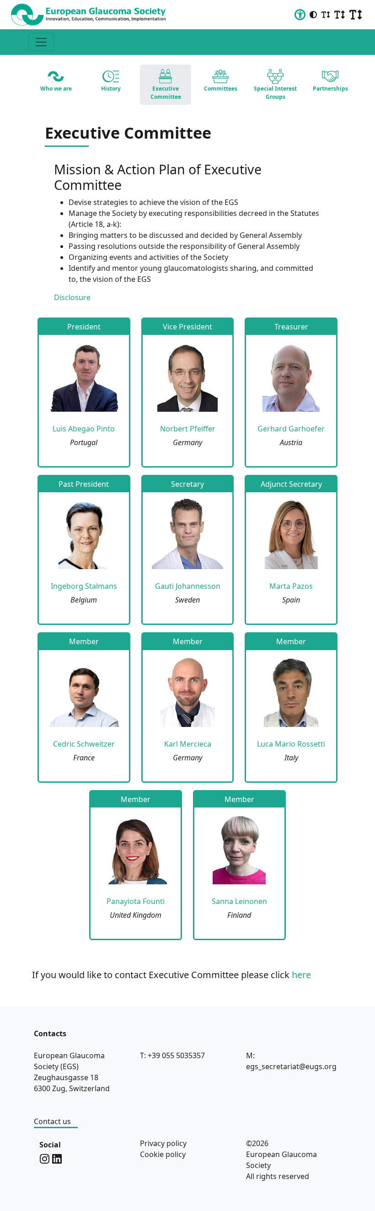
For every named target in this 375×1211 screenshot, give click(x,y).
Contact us (52, 1121)
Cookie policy (163, 1154)
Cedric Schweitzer (84, 744)
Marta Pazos (291, 586)
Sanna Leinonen (239, 901)
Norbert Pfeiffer (187, 429)
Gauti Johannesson (187, 586)
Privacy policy (163, 1143)
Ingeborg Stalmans (84, 586)
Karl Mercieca (187, 744)
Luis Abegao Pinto (84, 429)
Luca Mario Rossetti (291, 744)
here (301, 975)
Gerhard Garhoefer (291, 429)
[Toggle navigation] (41, 42)
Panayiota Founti (136, 901)
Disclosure (72, 297)
